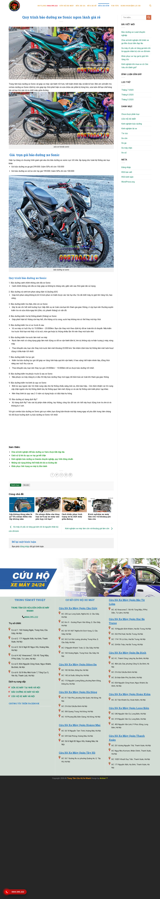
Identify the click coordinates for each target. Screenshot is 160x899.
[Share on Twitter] (57, 475)
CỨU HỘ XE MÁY (66, 6)
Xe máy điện (126, 148)
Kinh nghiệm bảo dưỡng (131, 124)
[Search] (150, 5)
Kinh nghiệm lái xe (129, 128)
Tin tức (124, 133)
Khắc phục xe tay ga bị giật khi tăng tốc (134, 58)
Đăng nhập (126, 167)
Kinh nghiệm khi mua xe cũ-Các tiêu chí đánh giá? (134, 66)
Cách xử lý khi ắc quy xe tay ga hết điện (28, 455)
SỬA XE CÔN (103, 6)
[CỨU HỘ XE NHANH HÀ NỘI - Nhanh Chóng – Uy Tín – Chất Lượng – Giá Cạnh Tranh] (21, 5)
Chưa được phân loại (130, 114)
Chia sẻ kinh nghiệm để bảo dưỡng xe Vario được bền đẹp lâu (37, 452)
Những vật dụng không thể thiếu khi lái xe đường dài (34, 463)
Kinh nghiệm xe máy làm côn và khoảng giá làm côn (87, 528)
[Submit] (148, 17)
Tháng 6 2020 (127, 94)
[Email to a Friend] (61, 475)
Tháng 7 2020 (127, 90)
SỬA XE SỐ (91, 6)
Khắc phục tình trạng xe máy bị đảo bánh (29, 466)
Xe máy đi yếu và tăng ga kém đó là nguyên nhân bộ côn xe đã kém (135, 50)
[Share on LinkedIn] (70, 475)
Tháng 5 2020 (127, 99)
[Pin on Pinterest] (66, 475)
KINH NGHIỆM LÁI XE (131, 6)
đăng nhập (24, 546)
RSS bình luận (127, 177)
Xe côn (26, 485)
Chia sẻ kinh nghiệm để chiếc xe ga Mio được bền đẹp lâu (135, 42)
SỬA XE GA (80, 6)
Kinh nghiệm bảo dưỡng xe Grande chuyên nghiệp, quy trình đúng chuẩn (42, 459)
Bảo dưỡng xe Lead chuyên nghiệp (133, 33)
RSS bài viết (126, 172)
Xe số (123, 152)
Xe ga (123, 143)
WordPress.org (128, 182)
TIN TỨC (115, 6)
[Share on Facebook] (52, 475)
